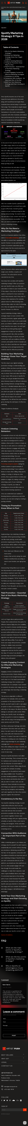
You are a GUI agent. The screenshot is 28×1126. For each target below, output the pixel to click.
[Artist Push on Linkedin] (21, 1101)
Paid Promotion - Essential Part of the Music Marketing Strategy (15, 68)
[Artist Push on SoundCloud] (13, 1101)
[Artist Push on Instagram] (10, 1101)
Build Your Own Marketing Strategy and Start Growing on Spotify (15, 84)
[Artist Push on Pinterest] (7, 1101)
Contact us (6, 1066)
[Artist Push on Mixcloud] (17, 1101)
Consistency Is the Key (12, 76)
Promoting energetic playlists (9, 464)
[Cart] (23, 3)
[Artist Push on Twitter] (4, 1101)
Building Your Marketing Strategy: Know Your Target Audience (13, 57)
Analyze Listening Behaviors (13, 61)
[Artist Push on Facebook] (1, 1101)
